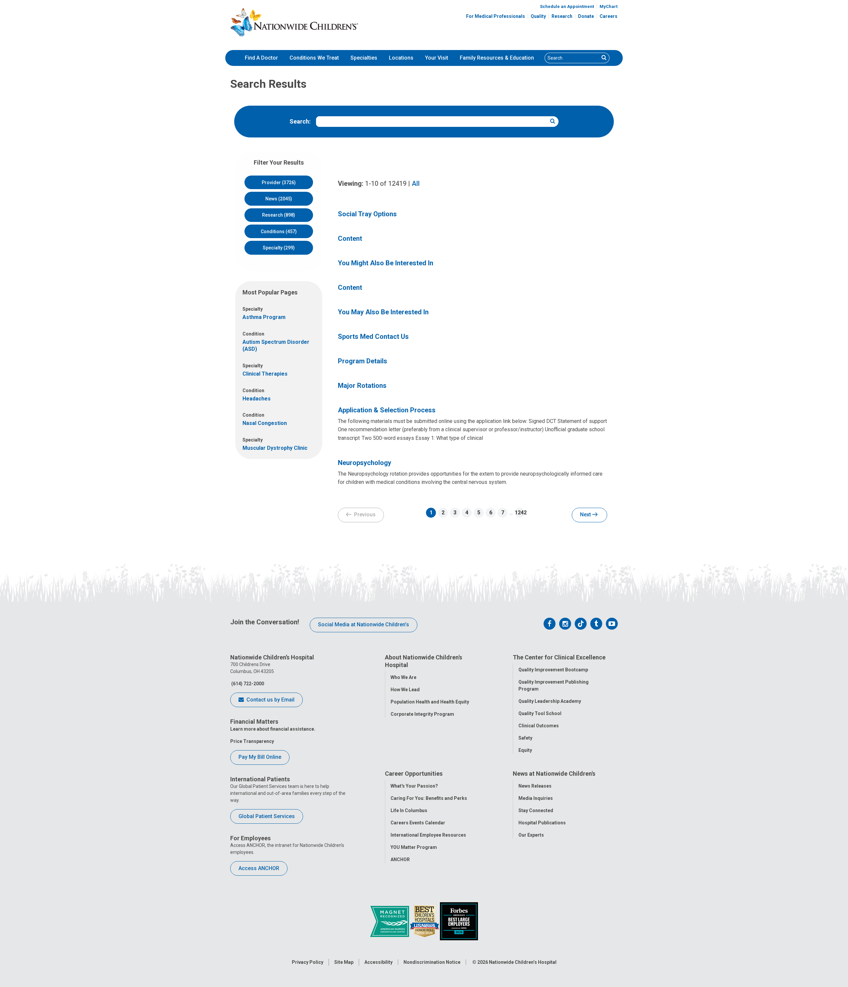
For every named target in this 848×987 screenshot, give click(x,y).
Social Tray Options (367, 214)
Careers (608, 16)
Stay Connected (535, 810)
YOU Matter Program (414, 847)
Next (586, 514)
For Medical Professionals (495, 16)
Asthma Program (264, 317)
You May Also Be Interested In (383, 312)
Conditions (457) (279, 231)
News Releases (535, 786)
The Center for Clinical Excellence (559, 657)
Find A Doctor (261, 58)
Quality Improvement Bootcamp (553, 669)
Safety (525, 738)
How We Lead (405, 689)
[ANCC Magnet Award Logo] (390, 920)
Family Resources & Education (497, 58)
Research (562, 16)
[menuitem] (261, 58)
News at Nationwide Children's (554, 773)
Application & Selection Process (387, 410)
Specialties (363, 58)
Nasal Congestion (264, 423)
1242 (520, 512)
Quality (538, 16)
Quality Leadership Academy (549, 701)
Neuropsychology (364, 463)
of (385, 183)
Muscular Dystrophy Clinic (274, 448)
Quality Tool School (539, 713)
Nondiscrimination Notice (431, 962)
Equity (525, 750)
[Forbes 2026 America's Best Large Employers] (459, 920)
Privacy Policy (307, 962)
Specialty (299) (279, 247)
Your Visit (436, 58)
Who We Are (403, 677)
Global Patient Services (266, 816)
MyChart (608, 6)
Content (350, 238)
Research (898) (278, 215)
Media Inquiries (535, 798)
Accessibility (378, 962)
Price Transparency (252, 741)
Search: (300, 121)
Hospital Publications (542, 822)
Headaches (256, 398)
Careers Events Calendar (418, 822)
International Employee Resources (428, 835)
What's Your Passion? (414, 786)
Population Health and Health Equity (430, 701)
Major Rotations (362, 386)
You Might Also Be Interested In (385, 263)
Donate (586, 16)
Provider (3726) (279, 182)
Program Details (362, 361)
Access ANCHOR (258, 868)
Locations (401, 58)
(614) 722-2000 (247, 683)
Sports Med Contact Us (373, 336)
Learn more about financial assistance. (272, 729)
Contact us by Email (269, 700)
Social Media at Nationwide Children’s (363, 624)
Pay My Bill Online (259, 757)
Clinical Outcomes (538, 725)
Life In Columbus (409, 810)
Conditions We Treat (314, 58)
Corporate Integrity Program (422, 714)
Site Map (343, 962)
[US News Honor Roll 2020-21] (425, 920)
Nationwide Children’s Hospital (522, 962)
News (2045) (278, 198)
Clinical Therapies (265, 374)
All (416, 183)
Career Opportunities (414, 773)
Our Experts (531, 835)
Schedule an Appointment (567, 6)
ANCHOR (400, 859)
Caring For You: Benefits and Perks (429, 798)
